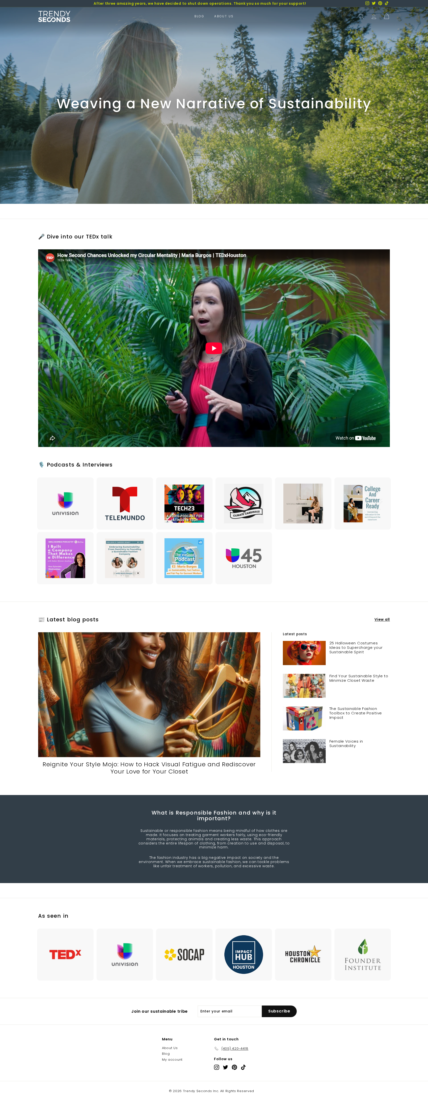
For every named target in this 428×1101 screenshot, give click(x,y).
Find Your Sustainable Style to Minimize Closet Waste (358, 678)
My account (172, 1059)
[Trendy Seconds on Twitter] (225, 1067)
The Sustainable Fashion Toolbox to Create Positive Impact (355, 713)
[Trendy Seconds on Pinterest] (234, 1067)
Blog (199, 16)
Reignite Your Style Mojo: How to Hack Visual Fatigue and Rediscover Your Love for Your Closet (149, 767)
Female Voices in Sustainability (346, 743)
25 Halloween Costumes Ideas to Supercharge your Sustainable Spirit (356, 647)
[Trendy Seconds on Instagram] (216, 1067)
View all (382, 619)
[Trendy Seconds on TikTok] (243, 1067)
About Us (224, 16)
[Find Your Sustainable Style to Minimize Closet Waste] (304, 686)
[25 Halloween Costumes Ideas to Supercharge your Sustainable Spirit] (304, 653)
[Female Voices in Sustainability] (304, 751)
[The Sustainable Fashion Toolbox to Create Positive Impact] (304, 718)
